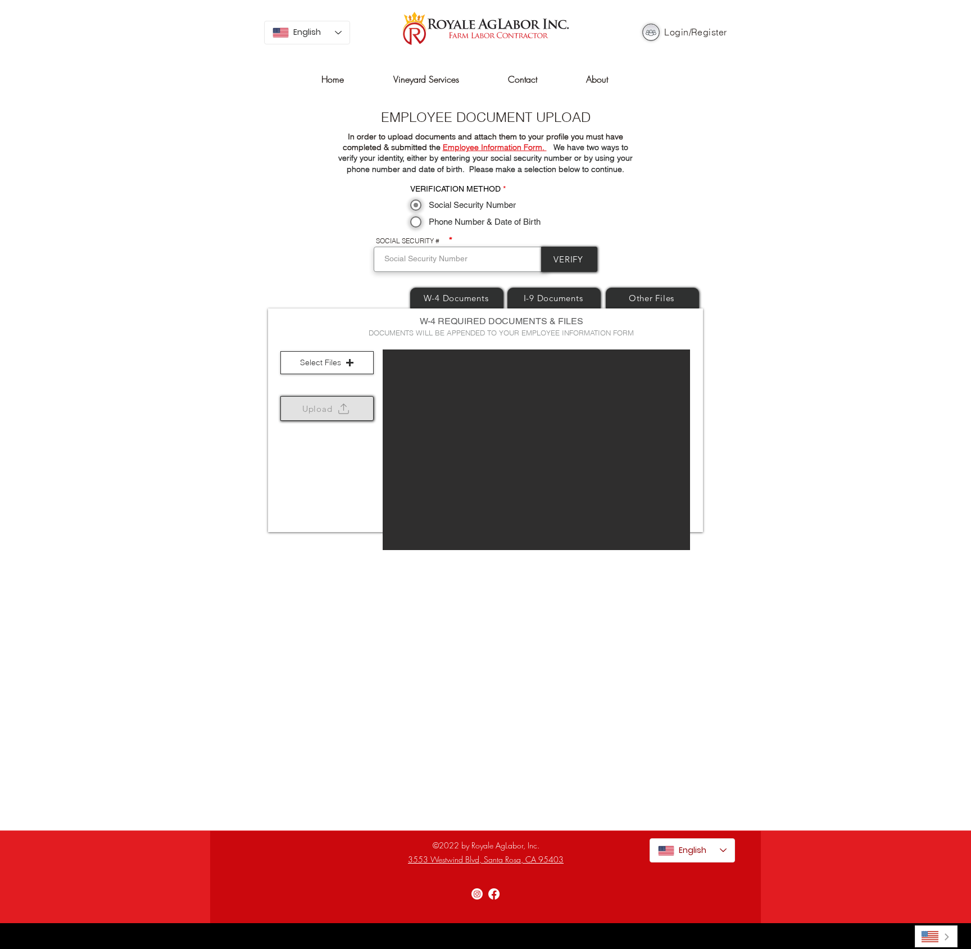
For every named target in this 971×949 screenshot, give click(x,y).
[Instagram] (477, 894)
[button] (327, 362)
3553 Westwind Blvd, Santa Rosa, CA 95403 (486, 859)
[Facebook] (494, 894)
